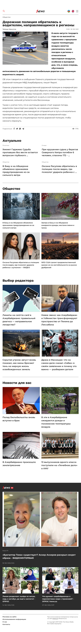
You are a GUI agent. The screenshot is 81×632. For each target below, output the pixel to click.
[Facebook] (14, 129)
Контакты (6, 624)
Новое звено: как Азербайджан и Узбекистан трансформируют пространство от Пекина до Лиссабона (59, 320)
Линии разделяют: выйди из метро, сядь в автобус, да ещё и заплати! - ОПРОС (19, 598)
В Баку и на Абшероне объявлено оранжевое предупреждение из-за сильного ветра (16, 170)
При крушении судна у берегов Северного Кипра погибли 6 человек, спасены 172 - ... (60, 152)
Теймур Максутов (9, 29)
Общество (7, 17)
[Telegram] (23, 129)
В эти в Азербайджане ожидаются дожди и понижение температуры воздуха (56, 422)
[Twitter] (17, 129)
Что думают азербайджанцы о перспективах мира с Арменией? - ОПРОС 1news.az (58, 598)
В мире (44, 145)
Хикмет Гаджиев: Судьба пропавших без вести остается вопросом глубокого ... (20, 152)
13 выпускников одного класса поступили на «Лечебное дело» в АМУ (59, 465)
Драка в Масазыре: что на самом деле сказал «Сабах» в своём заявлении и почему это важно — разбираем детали (59, 365)
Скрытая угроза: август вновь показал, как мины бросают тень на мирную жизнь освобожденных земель (19, 365)
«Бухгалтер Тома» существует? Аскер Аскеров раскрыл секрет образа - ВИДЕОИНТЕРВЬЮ (39, 556)
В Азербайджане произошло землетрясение (19, 464)
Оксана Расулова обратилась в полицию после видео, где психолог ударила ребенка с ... (59, 169)
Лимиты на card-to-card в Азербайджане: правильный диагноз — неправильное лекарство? (19, 320)
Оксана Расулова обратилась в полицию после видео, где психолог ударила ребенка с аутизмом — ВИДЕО (21, 265)
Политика (6, 145)
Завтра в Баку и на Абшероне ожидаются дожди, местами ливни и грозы (57, 225)
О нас (5, 622)
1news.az (55, 618)
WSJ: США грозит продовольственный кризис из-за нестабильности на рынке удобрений (59, 265)
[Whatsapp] (20, 129)
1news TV (5, 550)
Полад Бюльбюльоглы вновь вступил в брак (19, 419)
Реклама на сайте (9, 616)
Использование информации (14, 619)
